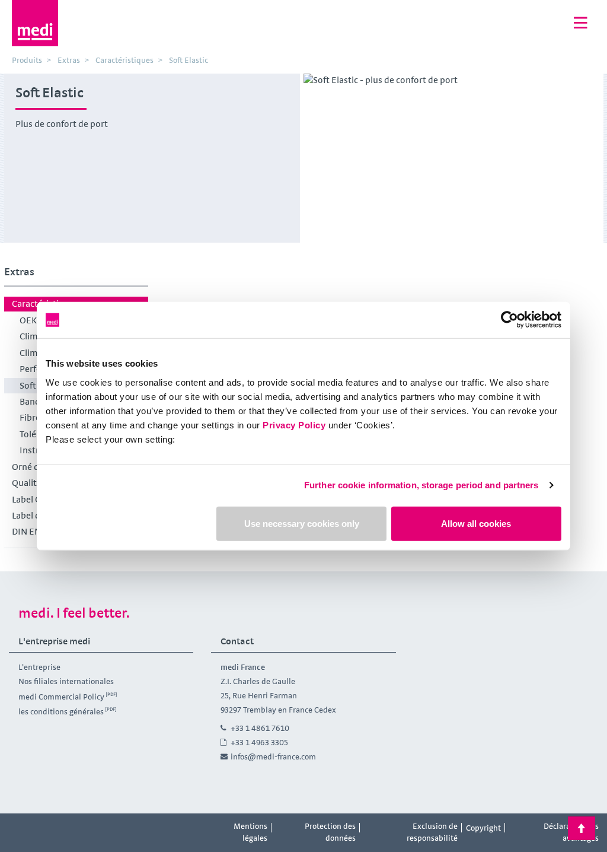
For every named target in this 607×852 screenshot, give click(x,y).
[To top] (581, 828)
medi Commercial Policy (61, 696)
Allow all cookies (476, 523)
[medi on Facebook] (21, 828)
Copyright (483, 827)
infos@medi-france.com (273, 756)
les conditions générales (61, 711)
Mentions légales (250, 832)
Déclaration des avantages (571, 832)
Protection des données (330, 832)
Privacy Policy (294, 424)
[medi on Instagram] (48, 828)
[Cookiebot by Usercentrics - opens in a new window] (509, 320)
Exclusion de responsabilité (432, 832)
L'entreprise (39, 667)
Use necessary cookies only (301, 523)
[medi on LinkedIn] (75, 828)
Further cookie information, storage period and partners (421, 485)
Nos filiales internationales (66, 681)
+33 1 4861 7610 (260, 728)
